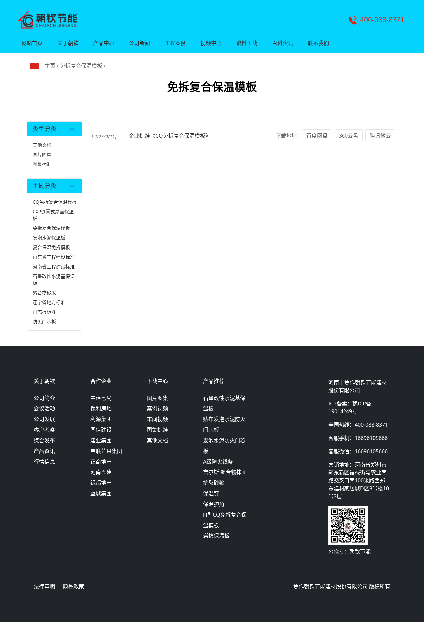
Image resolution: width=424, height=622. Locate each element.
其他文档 (42, 145)
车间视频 (157, 419)
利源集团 (101, 419)
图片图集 (42, 154)
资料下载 (246, 43)
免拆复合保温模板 (81, 65)
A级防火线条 (218, 461)
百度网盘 (317, 135)
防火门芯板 (44, 321)
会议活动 (44, 408)
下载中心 (157, 381)
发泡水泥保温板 (49, 237)
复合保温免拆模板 (51, 247)
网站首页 (32, 43)
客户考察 (44, 429)
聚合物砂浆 (44, 292)
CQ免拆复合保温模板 (55, 202)
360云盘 (348, 135)
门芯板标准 (44, 312)
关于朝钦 (68, 43)
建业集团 (101, 440)
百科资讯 (282, 43)
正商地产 (101, 461)
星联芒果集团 (106, 451)
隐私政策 (73, 586)
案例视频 (157, 408)
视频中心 (211, 43)
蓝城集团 (101, 493)
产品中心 (103, 43)
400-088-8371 (382, 19)
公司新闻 (139, 43)
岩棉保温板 (216, 535)
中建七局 (101, 398)
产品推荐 (213, 381)
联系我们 (318, 43)
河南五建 (101, 472)
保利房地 (101, 408)
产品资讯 (44, 451)
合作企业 (101, 381)
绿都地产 (101, 482)
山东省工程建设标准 (54, 257)
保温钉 (211, 493)
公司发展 (44, 419)
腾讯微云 (380, 135)
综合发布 (44, 440)
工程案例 (175, 43)
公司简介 (44, 398)
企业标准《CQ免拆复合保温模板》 (170, 135)
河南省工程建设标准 (54, 266)
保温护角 (213, 504)
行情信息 (44, 461)
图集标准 (42, 164)
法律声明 (44, 586)
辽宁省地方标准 (49, 302)
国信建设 (101, 429)
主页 (50, 65)
